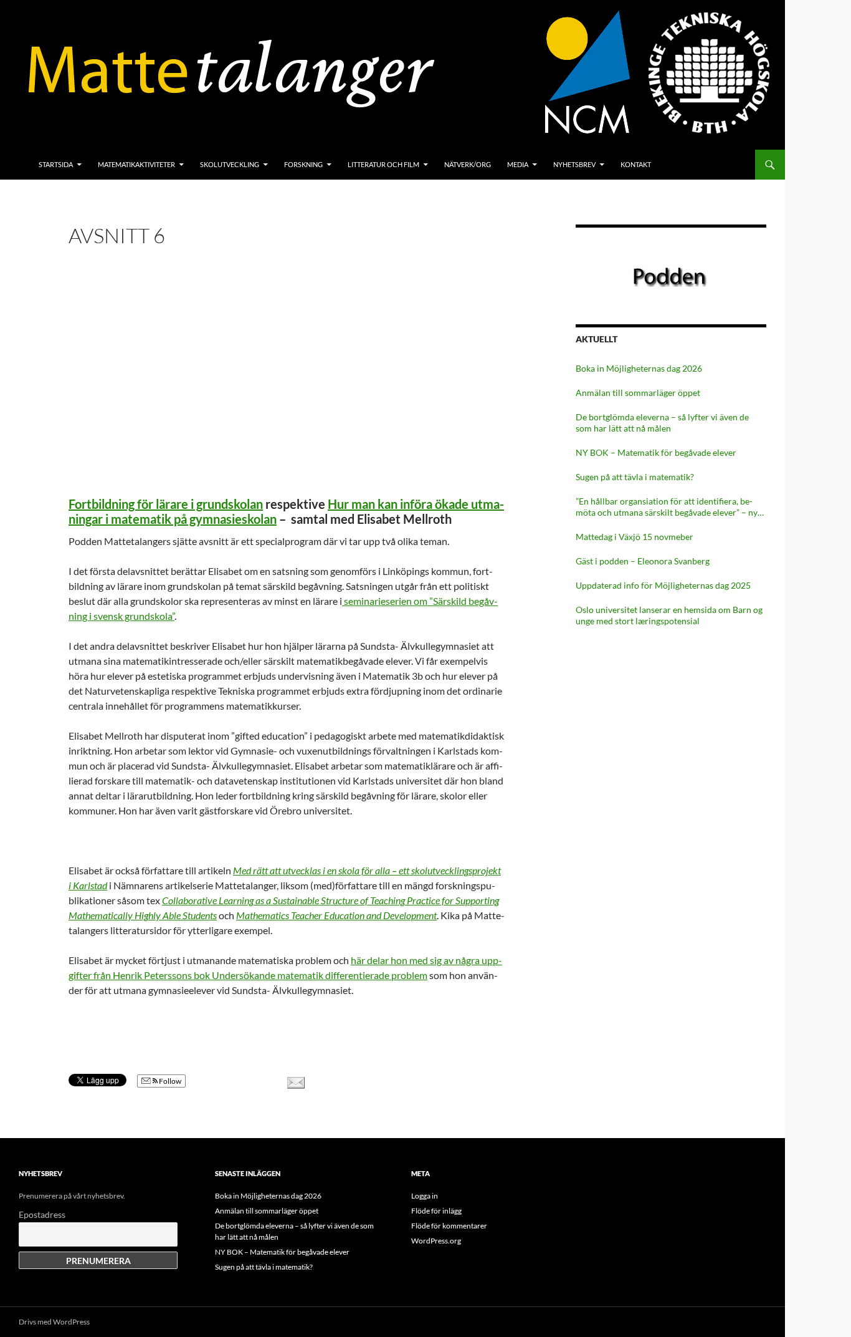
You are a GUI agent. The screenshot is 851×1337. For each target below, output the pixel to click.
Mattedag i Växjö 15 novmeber (634, 536)
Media (517, 164)
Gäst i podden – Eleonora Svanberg (643, 561)
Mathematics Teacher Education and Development (336, 915)
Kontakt (635, 164)
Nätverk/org (467, 164)
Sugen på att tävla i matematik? (635, 476)
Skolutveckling (229, 164)
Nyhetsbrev (574, 164)
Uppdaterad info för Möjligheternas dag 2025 (663, 585)
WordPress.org (436, 1240)
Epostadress (42, 1214)
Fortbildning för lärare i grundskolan (166, 503)
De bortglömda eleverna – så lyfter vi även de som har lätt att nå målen (662, 422)
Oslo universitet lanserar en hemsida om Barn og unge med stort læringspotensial (669, 615)
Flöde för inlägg (436, 1210)
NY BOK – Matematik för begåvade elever (656, 452)
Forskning (303, 164)
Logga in (424, 1195)
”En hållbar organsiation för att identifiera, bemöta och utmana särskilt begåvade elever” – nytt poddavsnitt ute (670, 507)
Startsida (56, 164)
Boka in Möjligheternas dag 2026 (639, 368)
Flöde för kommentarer (449, 1225)
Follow (169, 1081)
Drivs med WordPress (54, 1321)
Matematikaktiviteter (136, 164)
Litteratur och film (383, 164)
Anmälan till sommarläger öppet (638, 392)
